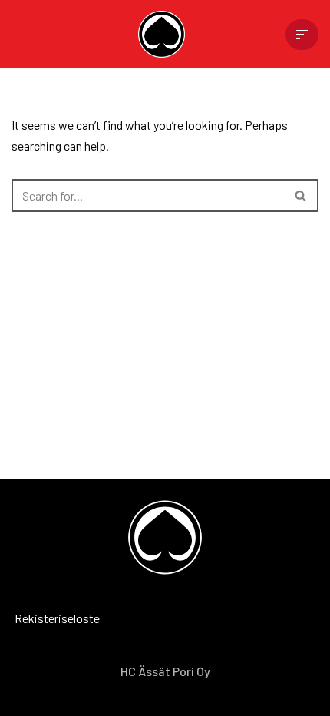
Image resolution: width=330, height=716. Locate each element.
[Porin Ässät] (165, 34)
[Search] (301, 195)
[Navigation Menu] (301, 34)
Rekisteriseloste (34, 618)
